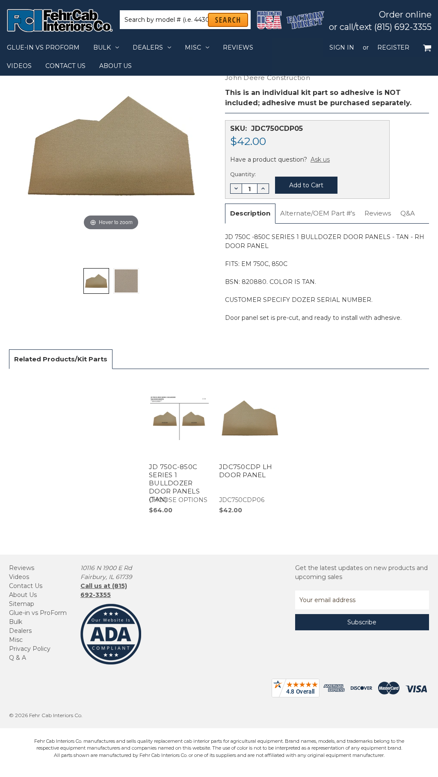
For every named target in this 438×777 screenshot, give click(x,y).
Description (250, 213)
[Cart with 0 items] (427, 47)
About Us (115, 66)
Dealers (148, 47)
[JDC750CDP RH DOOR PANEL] (96, 281)
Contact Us (65, 66)
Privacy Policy (29, 649)
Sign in (341, 47)
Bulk (102, 47)
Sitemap (21, 604)
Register (393, 47)
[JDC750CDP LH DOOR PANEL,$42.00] (249, 446)
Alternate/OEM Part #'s (317, 213)
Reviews (238, 47)
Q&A (407, 213)
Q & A (17, 658)
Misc (193, 47)
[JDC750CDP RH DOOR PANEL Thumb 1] (126, 281)
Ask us (320, 159)
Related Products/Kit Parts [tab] (60, 359)
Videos (19, 66)
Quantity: (243, 174)
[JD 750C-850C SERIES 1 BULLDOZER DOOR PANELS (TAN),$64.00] (179, 446)
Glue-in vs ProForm (43, 47)
